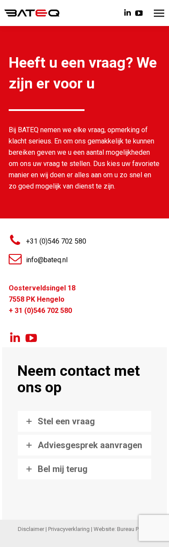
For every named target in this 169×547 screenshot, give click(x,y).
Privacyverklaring (69, 529)
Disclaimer (31, 529)
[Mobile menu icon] (159, 13)
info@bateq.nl (47, 260)
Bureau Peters (134, 529)
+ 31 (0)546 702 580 (40, 310)
